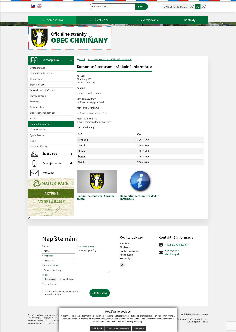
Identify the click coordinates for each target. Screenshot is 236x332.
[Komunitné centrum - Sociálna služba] (97, 181)
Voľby (33, 140)
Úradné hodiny (37, 79)
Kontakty (189, 20)
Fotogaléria (126, 254)
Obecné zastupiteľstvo (41, 90)
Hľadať (142, 6)
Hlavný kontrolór (38, 95)
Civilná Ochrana (38, 129)
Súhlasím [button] (97, 328)
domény (57, 320)
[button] (52, 20)
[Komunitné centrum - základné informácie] (140, 181)
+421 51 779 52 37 (176, 244)
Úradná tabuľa (37, 67)
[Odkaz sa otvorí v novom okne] (122, 265)
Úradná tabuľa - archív (41, 73)
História (124, 243)
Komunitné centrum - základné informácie (110, 59)
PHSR (33, 118)
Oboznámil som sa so (62, 293)
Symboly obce (37, 135)
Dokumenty (36, 107)
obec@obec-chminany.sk (172, 252)
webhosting (32, 320)
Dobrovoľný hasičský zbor (43, 112)
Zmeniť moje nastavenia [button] (118, 328)
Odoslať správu (99, 292)
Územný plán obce (39, 146)
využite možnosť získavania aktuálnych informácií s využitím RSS (55, 315)
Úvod (82, 59)
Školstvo (34, 101)
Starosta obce (37, 84)
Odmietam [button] (139, 328)
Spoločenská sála (130, 251)
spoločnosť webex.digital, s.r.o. (40, 323)
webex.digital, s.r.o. (46, 320)
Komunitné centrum (40, 124)
